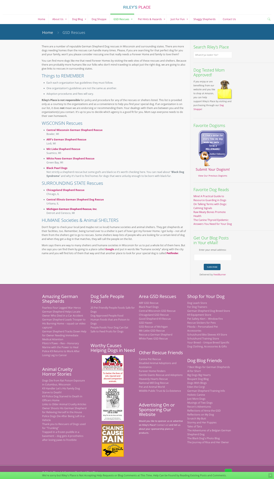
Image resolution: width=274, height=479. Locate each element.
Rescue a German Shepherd (155, 334)
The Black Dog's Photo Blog (203, 438)
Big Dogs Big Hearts (199, 375)
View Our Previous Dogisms (212, 175)
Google (109, 249)
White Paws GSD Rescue (153, 338)
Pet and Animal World (152, 387)
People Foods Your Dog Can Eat (109, 327)
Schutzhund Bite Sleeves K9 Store (207, 334)
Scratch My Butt (196, 418)
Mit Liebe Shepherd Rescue (63, 149)
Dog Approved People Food (107, 315)
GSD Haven (145, 322)
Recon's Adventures (199, 406)
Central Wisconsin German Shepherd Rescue (74, 130)
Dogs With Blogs (197, 383)
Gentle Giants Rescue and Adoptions (161, 375)
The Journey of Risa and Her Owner (208, 442)
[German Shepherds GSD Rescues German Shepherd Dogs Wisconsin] (137, 7)
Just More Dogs (196, 398)
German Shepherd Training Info (206, 391)
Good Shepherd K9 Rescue (155, 318)
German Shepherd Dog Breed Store (208, 311)
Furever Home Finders (152, 371)
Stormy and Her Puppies (202, 422)
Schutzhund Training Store (203, 338)
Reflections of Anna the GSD (204, 410)
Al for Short (194, 371)
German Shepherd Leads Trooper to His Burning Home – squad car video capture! (64, 323)
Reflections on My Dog (200, 414)
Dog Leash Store (197, 303)
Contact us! (163, 424)
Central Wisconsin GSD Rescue (157, 311)
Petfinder (172, 253)
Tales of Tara (194, 426)
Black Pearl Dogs (56, 168)
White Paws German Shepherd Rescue (70, 158)
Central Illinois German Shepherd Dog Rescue (75, 199)
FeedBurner (219, 274)
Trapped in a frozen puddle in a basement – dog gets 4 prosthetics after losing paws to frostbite (62, 436)
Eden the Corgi (196, 387)
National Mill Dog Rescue (154, 383)
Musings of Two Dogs (200, 402)
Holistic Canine (196, 395)
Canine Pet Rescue (150, 359)
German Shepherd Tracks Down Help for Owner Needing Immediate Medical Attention (64, 335)
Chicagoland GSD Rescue (154, 315)
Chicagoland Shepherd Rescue (65, 190)
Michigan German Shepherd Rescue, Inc (71, 209)
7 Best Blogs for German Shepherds (208, 367)
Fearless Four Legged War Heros (61, 307)
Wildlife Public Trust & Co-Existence (160, 391)
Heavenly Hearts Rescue (153, 379)
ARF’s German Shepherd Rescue (66, 139)
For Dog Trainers (197, 307)
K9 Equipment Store (199, 315)
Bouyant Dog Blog (198, 379)
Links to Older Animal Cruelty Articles (64, 404)
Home (47, 32)
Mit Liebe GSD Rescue (152, 330)
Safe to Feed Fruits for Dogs (107, 331)
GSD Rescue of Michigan (153, 326)
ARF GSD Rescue (148, 303)
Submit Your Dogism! (213, 169)
